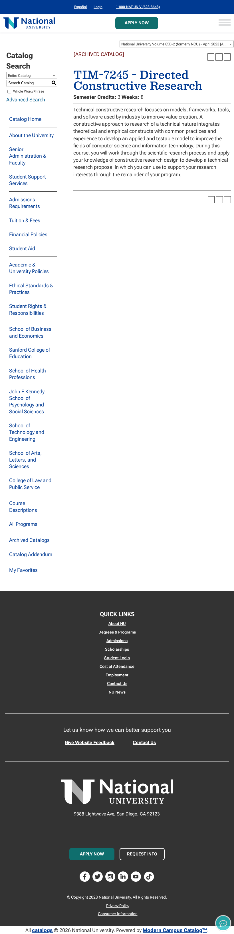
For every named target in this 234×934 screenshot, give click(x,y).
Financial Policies (28, 234)
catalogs (42, 930)
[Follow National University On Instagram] (110, 876)
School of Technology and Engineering (26, 432)
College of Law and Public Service (30, 483)
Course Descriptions (23, 506)
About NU (117, 623)
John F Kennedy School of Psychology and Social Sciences (27, 401)
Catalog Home (25, 119)
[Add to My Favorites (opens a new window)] (210, 56)
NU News (117, 692)
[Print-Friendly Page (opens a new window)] (218, 56)
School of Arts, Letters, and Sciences (25, 459)
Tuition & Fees (24, 220)
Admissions (117, 640)
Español (80, 7)
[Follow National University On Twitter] (97, 876)
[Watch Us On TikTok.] (149, 876)
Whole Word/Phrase (28, 91)
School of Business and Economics (30, 332)
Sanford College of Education (29, 353)
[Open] (225, 23)
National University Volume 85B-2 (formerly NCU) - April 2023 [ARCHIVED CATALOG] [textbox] (177, 44)
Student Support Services (27, 180)
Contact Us (117, 683)
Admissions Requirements (24, 203)
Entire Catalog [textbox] (19, 75)
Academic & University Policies (29, 268)
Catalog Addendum (30, 554)
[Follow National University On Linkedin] (123, 876)
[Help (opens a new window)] (227, 56)
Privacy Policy (117, 905)
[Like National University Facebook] (85, 876)
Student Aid (22, 248)
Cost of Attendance (117, 666)
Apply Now (137, 22)
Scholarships (117, 649)
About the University (31, 135)
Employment (117, 675)
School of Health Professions (27, 374)
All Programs (23, 524)
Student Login (117, 658)
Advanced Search (25, 100)
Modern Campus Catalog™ (175, 930)
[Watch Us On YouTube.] (136, 876)
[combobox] (177, 44)
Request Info (142, 854)
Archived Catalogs (29, 540)
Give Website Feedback (89, 742)
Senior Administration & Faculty (27, 156)
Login (98, 7)
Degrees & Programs (117, 632)
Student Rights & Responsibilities (28, 309)
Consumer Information (118, 913)
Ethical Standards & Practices (31, 288)
